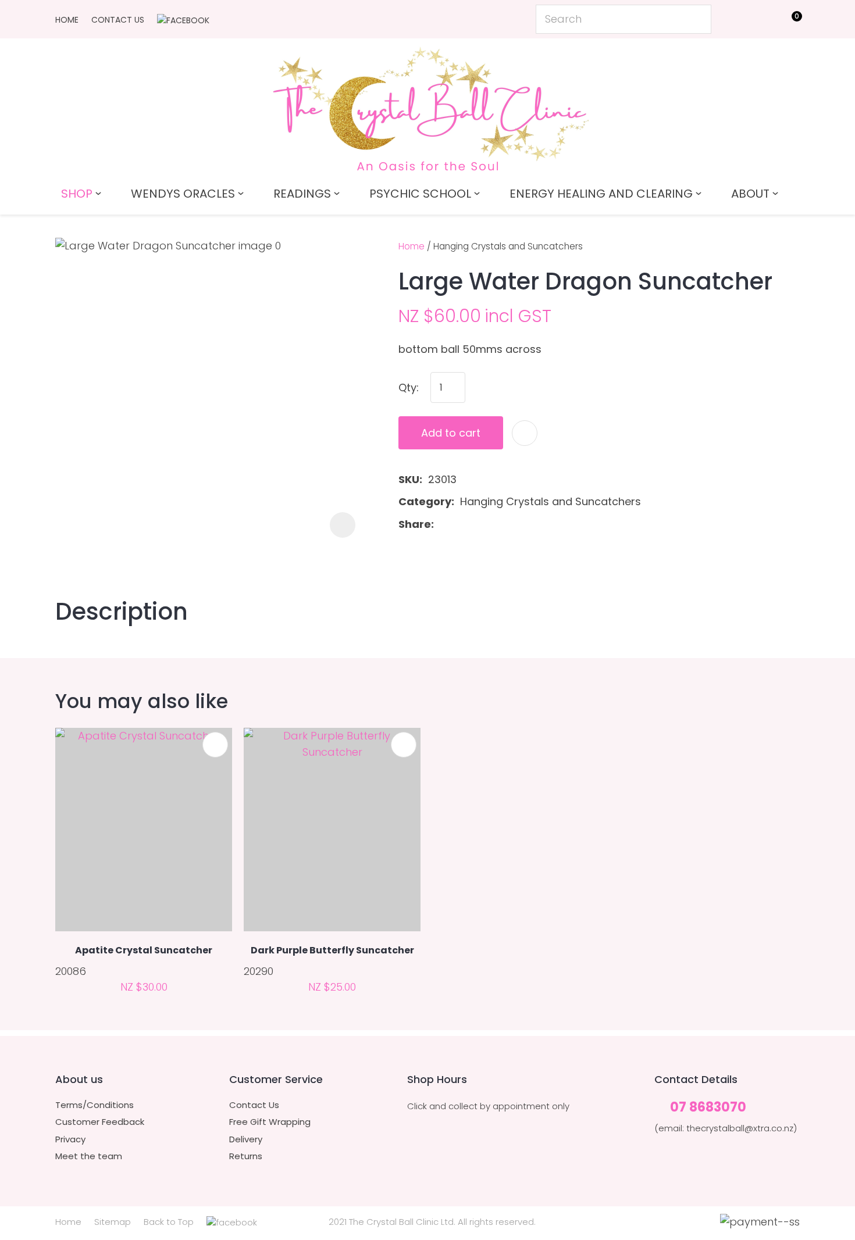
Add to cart (450, 433)
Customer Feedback (99, 1122)
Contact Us (117, 20)
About (750, 193)
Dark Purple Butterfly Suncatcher (332, 950)
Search (697, 19)
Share (414, 524)
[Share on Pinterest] (494, 524)
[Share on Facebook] (442, 524)
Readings (302, 193)
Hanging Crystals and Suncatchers (508, 246)
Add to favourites (215, 744)
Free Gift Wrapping (270, 1122)
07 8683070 (708, 1107)
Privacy (70, 1139)
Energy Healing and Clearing (601, 193)
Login (736, 18)
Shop (76, 193)
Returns (245, 1156)
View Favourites (762, 21)
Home (67, 20)
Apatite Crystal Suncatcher (143, 950)
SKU (408, 479)
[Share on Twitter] (458, 524)
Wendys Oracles (183, 193)
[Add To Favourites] (524, 433)
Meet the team (88, 1156)
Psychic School (420, 193)
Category (424, 501)
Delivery (245, 1139)
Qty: (408, 387)
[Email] (476, 524)
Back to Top (169, 1222)
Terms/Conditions (94, 1105)
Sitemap (112, 1222)
